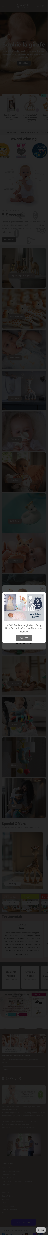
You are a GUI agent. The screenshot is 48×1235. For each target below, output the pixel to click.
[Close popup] (42, 595)
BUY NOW (24, 638)
